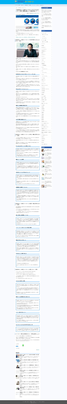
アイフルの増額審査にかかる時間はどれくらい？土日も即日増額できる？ (48, 166)
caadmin (38, 349)
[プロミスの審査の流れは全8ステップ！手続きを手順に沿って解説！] (43, 152)
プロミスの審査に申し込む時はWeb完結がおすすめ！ (48, 150)
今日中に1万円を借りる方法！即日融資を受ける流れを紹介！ (48, 182)
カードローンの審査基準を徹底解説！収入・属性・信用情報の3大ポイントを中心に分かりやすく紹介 (46, 18)
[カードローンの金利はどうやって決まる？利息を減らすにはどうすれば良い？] (43, 156)
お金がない (28, 401)
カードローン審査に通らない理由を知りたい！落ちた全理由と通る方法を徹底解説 (46, 15)
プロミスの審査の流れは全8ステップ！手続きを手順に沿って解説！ (48, 154)
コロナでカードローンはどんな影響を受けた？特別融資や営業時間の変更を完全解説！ (48, 162)
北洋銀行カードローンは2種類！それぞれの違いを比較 (48, 174)
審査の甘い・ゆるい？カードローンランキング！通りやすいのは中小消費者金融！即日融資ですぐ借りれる (46, 11)
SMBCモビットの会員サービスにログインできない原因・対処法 (48, 170)
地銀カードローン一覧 (44, 103)
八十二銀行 (43, 110)
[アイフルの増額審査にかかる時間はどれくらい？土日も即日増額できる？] (43, 165)
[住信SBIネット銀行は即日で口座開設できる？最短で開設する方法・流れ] (17, 361)
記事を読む (21, 358)
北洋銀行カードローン (44, 121)
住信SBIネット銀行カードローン (35, 13)
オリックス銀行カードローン (45, 123)
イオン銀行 (43, 101)
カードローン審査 (24, 401)
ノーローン (43, 81)
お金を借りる (43, 138)
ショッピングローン (44, 49)
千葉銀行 (43, 114)
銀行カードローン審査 (45, 41)
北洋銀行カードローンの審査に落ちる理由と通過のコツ (48, 178)
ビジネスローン (44, 54)
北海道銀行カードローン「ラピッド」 (46, 130)
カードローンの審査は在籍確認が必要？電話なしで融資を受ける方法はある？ (46, 22)
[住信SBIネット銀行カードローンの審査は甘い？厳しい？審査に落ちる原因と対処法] (17, 388)
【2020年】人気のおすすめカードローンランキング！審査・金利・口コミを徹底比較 (46, 26)
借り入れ (43, 142)
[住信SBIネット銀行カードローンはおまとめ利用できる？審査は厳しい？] (17, 383)
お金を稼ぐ (43, 140)
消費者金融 (43, 63)
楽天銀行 (43, 94)
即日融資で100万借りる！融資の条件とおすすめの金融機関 (48, 186)
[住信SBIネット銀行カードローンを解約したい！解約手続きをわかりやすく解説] (17, 377)
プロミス (43, 67)
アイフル (43, 74)
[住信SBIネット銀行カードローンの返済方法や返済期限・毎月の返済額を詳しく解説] (17, 356)
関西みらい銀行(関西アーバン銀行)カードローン (46, 133)
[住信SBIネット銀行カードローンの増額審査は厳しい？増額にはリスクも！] (17, 366)
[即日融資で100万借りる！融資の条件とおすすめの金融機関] (43, 184)
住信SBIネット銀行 (44, 99)
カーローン (43, 56)
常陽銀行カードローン (44, 128)
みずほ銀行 (43, 92)
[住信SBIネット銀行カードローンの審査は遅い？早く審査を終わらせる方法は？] (17, 393)
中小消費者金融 (44, 65)
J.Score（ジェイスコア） (45, 85)
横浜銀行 (43, 119)
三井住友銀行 (43, 90)
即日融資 (43, 45)
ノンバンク (43, 36)
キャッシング (37, 401)
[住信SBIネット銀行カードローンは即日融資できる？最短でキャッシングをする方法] (17, 372)
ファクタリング (44, 58)
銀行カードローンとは (45, 34)
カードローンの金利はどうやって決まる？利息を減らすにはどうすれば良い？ (48, 158)
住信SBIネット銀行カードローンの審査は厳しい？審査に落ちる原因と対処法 (25, 37)
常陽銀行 (43, 112)
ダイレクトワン (44, 83)
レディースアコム (44, 72)
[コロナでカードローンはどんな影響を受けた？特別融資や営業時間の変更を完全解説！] (43, 160)
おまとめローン (44, 47)
